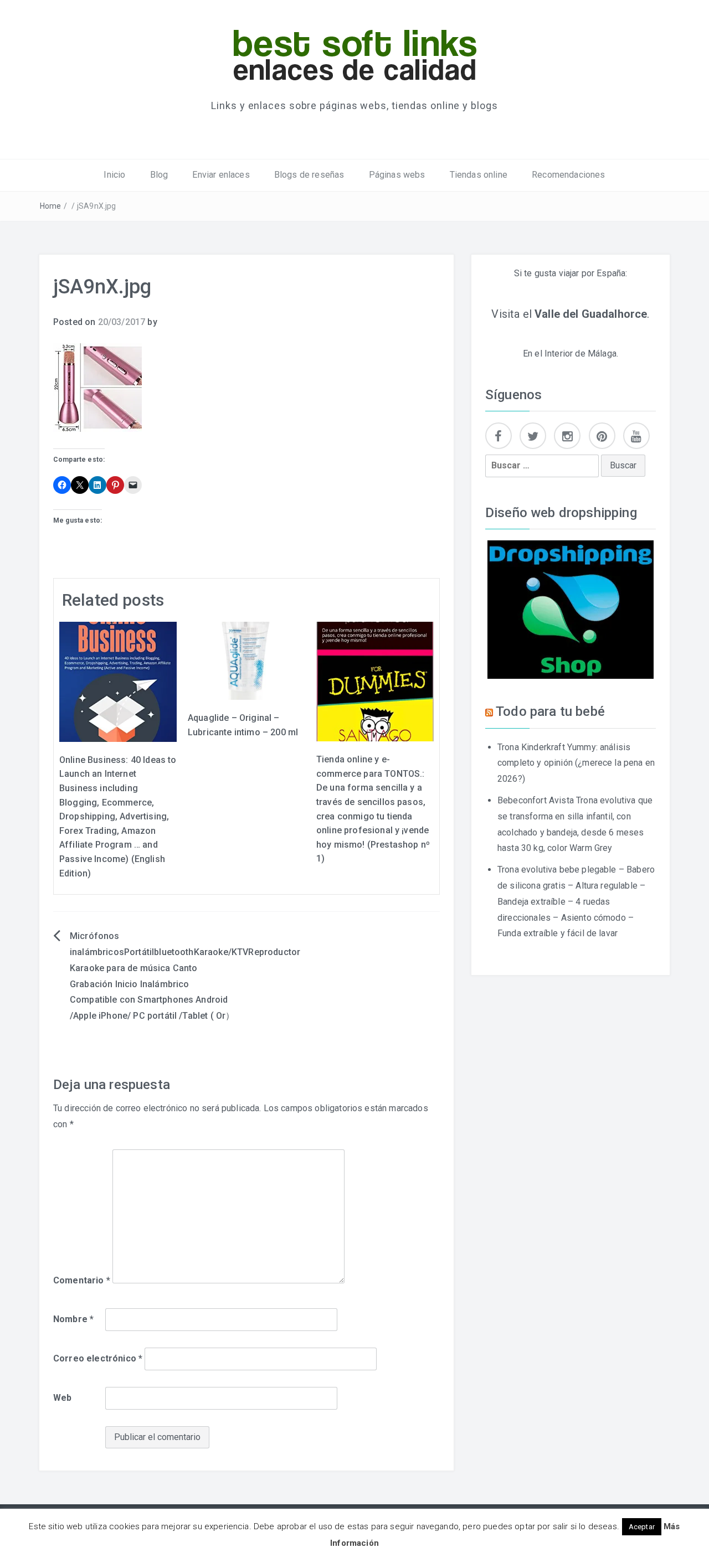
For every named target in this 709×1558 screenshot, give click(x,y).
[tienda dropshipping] (570, 608)
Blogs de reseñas (309, 174)
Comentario (81, 1280)
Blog (159, 174)
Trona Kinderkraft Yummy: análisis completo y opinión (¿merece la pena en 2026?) (576, 763)
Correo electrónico (97, 1358)
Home (50, 206)
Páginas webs (397, 174)
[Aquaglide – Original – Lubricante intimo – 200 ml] (246, 660)
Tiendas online (478, 174)
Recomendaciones (568, 174)
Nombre (73, 1319)
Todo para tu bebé (550, 711)
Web (62, 1397)
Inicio (114, 174)
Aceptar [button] (642, 1527)
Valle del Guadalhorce (591, 314)
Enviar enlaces (220, 174)
